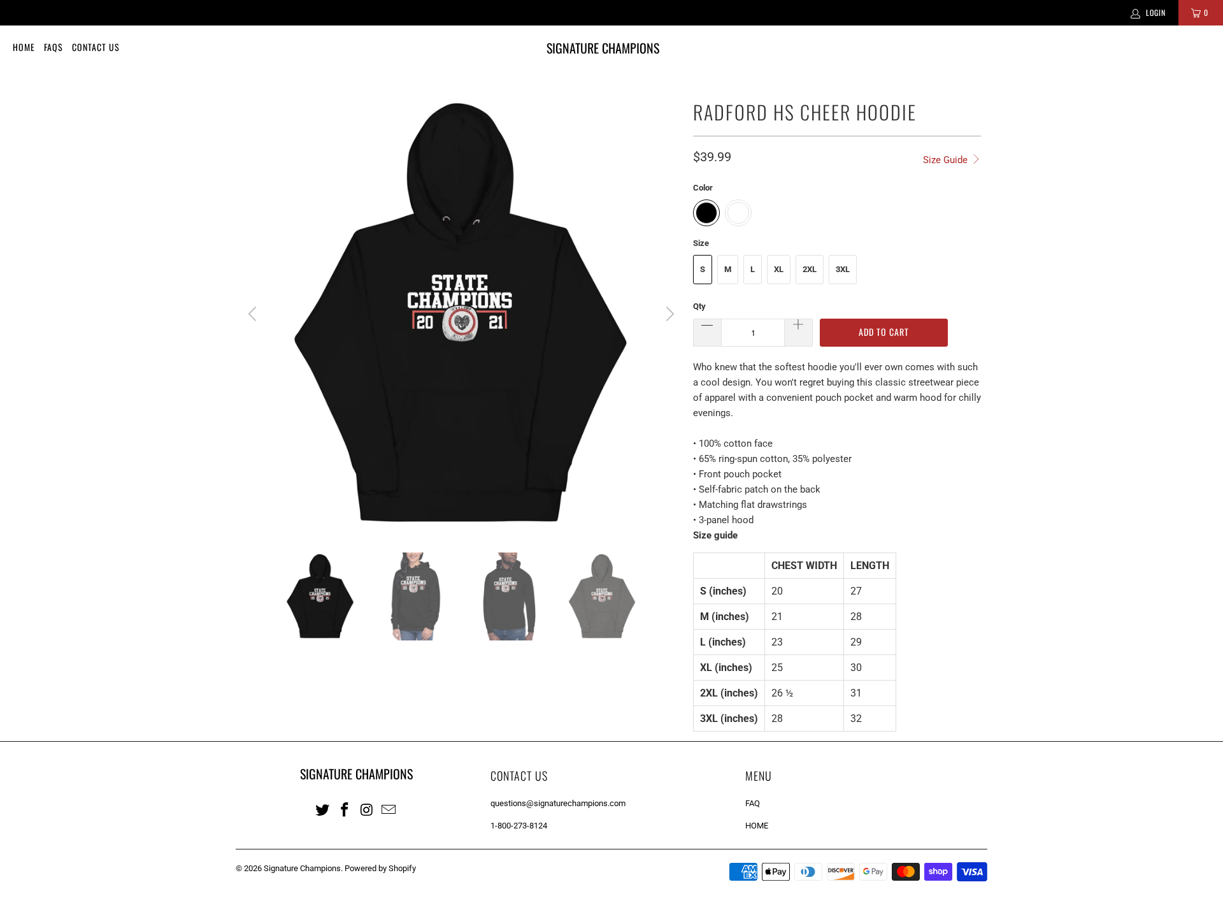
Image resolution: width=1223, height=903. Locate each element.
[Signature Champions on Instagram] (366, 809)
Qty (699, 306)
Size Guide (946, 160)
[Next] (668, 314)
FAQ (752, 803)
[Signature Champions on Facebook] (345, 809)
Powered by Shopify (380, 868)
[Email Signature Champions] (389, 809)
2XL (810, 269)
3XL (843, 269)
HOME (756, 825)
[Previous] (254, 314)
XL (778, 269)
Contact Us (96, 47)
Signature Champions (302, 868)
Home (24, 47)
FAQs (53, 47)
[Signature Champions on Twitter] (323, 809)
